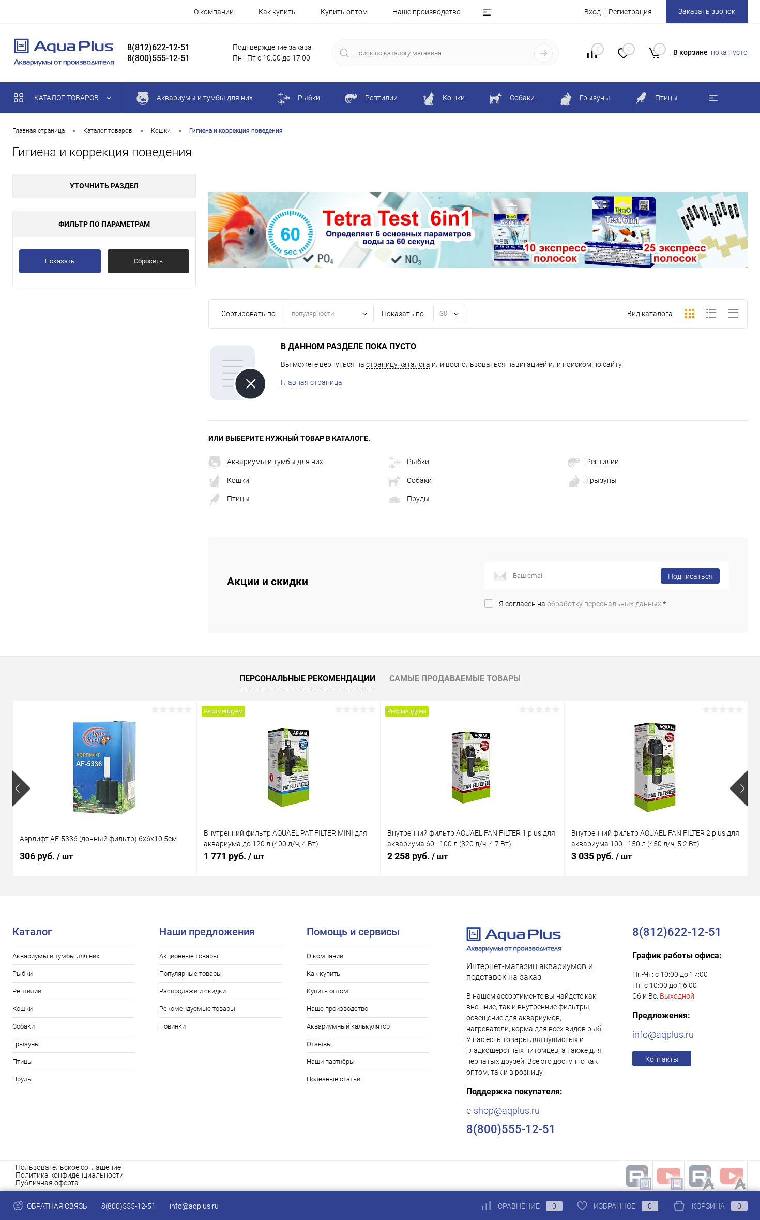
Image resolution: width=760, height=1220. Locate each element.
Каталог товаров (67, 98)
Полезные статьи (333, 1079)
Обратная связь (56, 1206)
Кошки (238, 480)
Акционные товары (188, 956)
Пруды (418, 499)
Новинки (172, 1026)
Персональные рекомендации (307, 678)
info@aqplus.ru (663, 1034)
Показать (59, 261)
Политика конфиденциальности (70, 1175)
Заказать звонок (706, 11)
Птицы (238, 499)
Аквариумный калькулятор (348, 1026)
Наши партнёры (331, 1061)
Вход (592, 12)
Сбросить (148, 261)
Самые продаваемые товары (455, 678)
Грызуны (601, 480)
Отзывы (319, 1044)
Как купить (277, 12)
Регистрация (630, 12)
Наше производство (426, 12)
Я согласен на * (582, 604)
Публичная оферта (47, 1183)
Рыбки (418, 461)
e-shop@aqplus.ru (503, 1110)
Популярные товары (190, 973)
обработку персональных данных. (605, 604)
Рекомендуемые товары (197, 1009)
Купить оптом (344, 12)
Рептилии (602, 461)
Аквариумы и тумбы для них (275, 461)
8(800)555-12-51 (128, 1206)
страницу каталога (398, 364)
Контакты (662, 1059)
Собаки (419, 480)
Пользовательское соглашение (68, 1167)
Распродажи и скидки (192, 991)
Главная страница (311, 382)
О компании (214, 12)
